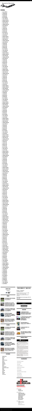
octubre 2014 (4, 186)
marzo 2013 (4, 212)
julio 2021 (3, 76)
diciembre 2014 (4, 183)
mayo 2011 (3, 239)
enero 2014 (4, 198)
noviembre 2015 (4, 168)
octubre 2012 (4, 219)
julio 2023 (3, 43)
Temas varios (4, 374)
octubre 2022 (4, 55)
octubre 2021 (4, 72)
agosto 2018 (4, 123)
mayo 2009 (4, 272)
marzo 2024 (4, 32)
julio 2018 (3, 125)
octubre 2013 (4, 203)
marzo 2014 (4, 196)
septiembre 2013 (4, 204)
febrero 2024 (4, 33)
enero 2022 (4, 67)
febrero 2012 (4, 230)
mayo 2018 (4, 128)
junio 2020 (4, 93)
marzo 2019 (4, 114)
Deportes (3, 362)
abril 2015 (3, 178)
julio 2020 (3, 92)
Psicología (3, 370)
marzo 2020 (4, 97)
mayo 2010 (4, 256)
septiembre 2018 (4, 122)
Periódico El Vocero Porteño (21, 394)
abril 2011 (3, 241)
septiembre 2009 (4, 267)
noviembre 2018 (4, 119)
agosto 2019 (4, 107)
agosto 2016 (4, 156)
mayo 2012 (4, 226)
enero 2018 (4, 133)
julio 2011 (3, 237)
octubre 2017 (4, 137)
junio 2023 (4, 44)
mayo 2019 (4, 111)
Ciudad (3, 359)
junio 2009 (4, 271)
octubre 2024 (4, 22)
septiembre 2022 (4, 57)
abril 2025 (4, 16)
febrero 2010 (4, 260)
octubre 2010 (4, 249)
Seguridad (3, 372)
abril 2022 (4, 63)
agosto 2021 (4, 74)
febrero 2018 (4, 132)
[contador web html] (24, 306)
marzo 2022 (4, 65)
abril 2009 (4, 274)
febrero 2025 (4, 18)
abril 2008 (4, 279)
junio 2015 (4, 175)
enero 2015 (4, 182)
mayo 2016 (4, 160)
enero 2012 (4, 231)
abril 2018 (3, 129)
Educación (3, 362)
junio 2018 (4, 126)
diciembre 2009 (4, 263)
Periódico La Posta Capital (21, 394)
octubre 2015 (4, 170)
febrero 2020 (4, 99)
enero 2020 (4, 100)
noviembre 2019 (4, 103)
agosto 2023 (4, 42)
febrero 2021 (4, 82)
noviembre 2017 (4, 136)
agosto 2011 (4, 235)
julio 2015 (3, 174)
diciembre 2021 (4, 69)
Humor (3, 365)
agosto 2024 (4, 25)
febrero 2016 (4, 164)
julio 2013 (3, 207)
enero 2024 (4, 35)
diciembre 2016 (4, 151)
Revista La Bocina (20, 397)
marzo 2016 (4, 163)
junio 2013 (4, 208)
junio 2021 (4, 77)
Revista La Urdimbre (21, 398)
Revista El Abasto (20, 396)
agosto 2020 (4, 91)
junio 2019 (4, 110)
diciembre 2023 (4, 36)
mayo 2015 (4, 177)
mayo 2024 (4, 29)
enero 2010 (4, 261)
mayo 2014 (4, 193)
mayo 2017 (4, 144)
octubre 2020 (4, 88)
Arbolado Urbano (4, 356)
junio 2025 (4, 13)
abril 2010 (3, 257)
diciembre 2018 (4, 118)
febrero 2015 (4, 181)
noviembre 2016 (4, 152)
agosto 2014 (4, 189)
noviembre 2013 (4, 201)
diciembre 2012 (4, 216)
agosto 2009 (4, 268)
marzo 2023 (4, 48)
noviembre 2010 (4, 248)
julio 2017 (3, 141)
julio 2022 (3, 59)
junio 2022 (4, 61)
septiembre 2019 (4, 106)
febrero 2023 (4, 50)
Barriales (3, 357)
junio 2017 (3, 143)
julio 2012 (3, 223)
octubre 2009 (4, 265)
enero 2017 (4, 149)
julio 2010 (3, 253)
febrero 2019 (4, 115)
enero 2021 (4, 84)
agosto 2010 (4, 252)
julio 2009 (3, 269)
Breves (3, 358)
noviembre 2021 (4, 70)
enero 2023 (4, 51)
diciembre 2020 (4, 85)
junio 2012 (4, 224)
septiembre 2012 (4, 220)
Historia (3, 364)
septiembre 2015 (4, 171)
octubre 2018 (4, 121)
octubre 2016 (4, 153)
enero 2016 (4, 166)
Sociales (3, 373)
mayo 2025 (4, 14)
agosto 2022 (4, 58)
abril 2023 (4, 47)
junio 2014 (4, 192)
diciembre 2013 (4, 200)
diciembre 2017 (4, 134)
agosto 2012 (4, 222)
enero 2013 (4, 215)
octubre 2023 (4, 39)
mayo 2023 (4, 46)
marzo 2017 (4, 147)
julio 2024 (3, 27)
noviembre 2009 (4, 264)
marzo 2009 (4, 275)
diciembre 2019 (4, 102)
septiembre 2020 (4, 89)
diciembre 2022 (4, 52)
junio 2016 (4, 159)
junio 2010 (4, 254)
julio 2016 (3, 158)
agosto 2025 (4, 12)
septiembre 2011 (4, 234)
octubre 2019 (4, 104)
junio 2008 (4, 276)
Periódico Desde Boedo (21, 393)
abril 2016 (3, 162)
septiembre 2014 (4, 188)
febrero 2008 (4, 282)
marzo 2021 (4, 81)
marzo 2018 (4, 130)
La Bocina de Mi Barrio (21, 401)
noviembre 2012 (4, 218)
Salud (3, 371)
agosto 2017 (4, 140)
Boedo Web (19, 389)
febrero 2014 (4, 197)
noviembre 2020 (4, 87)
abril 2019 (3, 112)
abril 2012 (3, 227)
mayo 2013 (4, 209)
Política (3, 369)
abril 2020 (4, 96)
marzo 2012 (4, 228)
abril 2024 (4, 31)
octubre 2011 (4, 233)
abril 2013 (3, 211)
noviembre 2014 (4, 185)
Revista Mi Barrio (20, 399)
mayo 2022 (4, 62)
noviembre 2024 (4, 21)
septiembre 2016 (4, 155)
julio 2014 (3, 190)
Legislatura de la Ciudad (5, 367)
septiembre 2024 (5, 24)
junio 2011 (3, 238)
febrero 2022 (4, 66)
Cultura (3, 361)
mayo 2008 (4, 278)
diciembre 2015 (4, 167)
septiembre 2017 (4, 138)
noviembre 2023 (4, 37)
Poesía (3, 368)
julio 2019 (3, 108)
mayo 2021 (4, 78)
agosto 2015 (4, 173)
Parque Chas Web (20, 390)
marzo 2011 (4, 242)
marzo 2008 (4, 280)
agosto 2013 (4, 205)
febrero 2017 (4, 148)
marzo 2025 (4, 17)
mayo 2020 (4, 95)
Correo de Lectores (4, 360)
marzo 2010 (4, 259)
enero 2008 (4, 283)
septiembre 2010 (4, 250)
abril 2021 (3, 80)
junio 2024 (4, 28)
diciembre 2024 (4, 20)
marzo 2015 (4, 179)
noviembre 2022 (4, 54)
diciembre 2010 (4, 246)
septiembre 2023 (4, 40)
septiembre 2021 (4, 73)
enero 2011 (4, 245)
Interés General (4, 366)
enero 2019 (4, 117)
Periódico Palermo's (20, 395)
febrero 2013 (4, 213)
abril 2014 (3, 194)
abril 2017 (3, 145)
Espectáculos (4, 363)
